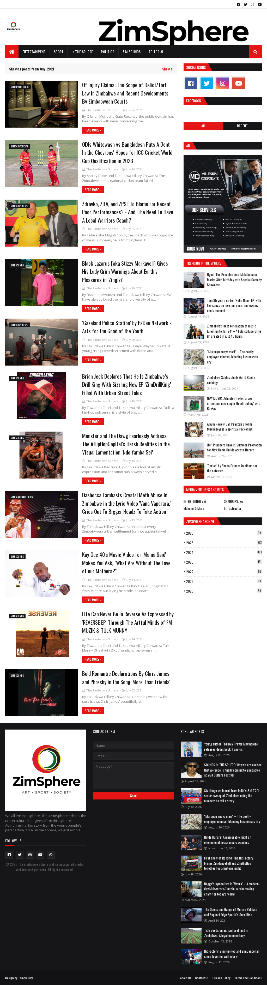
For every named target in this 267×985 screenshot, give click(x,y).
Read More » (93, 130)
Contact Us (202, 978)
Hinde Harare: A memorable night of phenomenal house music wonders (227, 839)
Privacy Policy (221, 978)
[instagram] (252, 4)
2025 (224, 542)
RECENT (242, 125)
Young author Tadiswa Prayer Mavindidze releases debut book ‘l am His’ (231, 746)
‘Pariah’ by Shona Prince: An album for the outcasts (232, 468)
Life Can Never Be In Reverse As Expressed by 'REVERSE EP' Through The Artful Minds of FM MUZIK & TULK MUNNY (128, 622)
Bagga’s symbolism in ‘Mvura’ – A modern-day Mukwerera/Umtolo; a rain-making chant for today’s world (232, 889)
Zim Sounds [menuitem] (132, 51)
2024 (224, 552)
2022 (223, 571)
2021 (223, 581)
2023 (223, 562)
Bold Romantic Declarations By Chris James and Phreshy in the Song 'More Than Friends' (126, 677)
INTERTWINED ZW (195, 501)
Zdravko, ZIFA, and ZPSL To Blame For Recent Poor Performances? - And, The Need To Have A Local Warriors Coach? (127, 212)
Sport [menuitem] (59, 51)
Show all (168, 68)
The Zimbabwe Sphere (102, 110)
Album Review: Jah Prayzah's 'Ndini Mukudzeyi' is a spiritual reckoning (229, 426)
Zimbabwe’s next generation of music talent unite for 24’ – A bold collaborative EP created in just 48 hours (234, 331)
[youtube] (259, 4)
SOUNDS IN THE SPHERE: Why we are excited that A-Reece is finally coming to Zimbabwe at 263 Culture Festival (233, 770)
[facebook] (238, 4)
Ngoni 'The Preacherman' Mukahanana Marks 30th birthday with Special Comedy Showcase (234, 279)
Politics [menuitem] (107, 51)
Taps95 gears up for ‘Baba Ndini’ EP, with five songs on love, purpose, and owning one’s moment (234, 305)
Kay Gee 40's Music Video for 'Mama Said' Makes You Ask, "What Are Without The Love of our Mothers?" (126, 562)
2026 (223, 533)
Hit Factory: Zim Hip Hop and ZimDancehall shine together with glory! (231, 953)
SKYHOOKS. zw (233, 501)
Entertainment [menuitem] (34, 51)
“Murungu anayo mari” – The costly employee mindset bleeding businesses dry (232, 357)
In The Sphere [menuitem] (82, 51)
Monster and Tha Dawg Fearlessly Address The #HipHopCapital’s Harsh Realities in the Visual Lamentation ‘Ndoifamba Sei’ (126, 444)
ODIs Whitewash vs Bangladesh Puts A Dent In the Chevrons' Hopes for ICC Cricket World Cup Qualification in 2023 (127, 152)
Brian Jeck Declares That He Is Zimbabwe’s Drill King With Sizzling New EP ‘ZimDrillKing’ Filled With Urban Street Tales (126, 384)
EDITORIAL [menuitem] (156, 51)
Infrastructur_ (233, 508)
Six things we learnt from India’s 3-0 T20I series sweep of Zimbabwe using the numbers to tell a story (231, 795)
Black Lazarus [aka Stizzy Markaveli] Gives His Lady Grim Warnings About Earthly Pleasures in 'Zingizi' (125, 271)
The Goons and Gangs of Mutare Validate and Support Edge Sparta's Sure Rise (230, 912)
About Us (185, 978)
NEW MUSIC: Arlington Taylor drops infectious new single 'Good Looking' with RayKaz (233, 403)
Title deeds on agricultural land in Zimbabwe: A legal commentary (226, 933)
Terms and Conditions (248, 978)
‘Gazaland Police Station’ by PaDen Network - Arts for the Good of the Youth (126, 327)
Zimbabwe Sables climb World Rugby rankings (231, 380)
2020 (223, 591)
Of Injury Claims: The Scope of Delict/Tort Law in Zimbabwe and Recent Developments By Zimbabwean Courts (125, 93)
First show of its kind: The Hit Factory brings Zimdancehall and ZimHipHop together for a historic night (228, 863)
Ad (203, 125)
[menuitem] (12, 51)
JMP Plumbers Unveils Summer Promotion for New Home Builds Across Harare (234, 447)
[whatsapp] (51, 855)
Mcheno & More (194, 508)
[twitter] (245, 4)
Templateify (25, 978)
